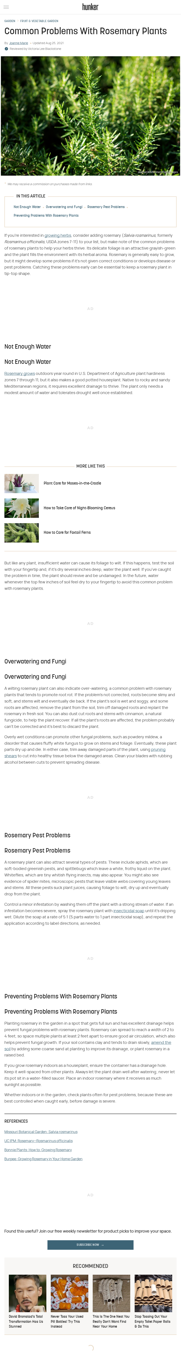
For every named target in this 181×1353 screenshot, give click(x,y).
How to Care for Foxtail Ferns (67, 533)
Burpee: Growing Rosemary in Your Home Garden (43, 1159)
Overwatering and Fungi (64, 207)
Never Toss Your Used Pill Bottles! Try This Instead (67, 1322)
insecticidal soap (128, 911)
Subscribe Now (88, 1245)
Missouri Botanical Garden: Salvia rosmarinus (40, 1132)
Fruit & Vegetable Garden (39, 21)
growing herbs (58, 236)
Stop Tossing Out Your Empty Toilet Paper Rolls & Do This (152, 1322)
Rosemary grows (19, 374)
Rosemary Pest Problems (106, 207)
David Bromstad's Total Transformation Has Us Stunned (26, 1322)
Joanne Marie (18, 43)
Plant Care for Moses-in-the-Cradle (72, 483)
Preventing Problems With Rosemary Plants (46, 216)
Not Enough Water (27, 207)
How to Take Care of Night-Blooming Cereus (79, 508)
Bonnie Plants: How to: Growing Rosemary (38, 1150)
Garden (9, 21)
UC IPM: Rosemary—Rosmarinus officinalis (38, 1141)
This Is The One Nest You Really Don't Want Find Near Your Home (111, 1322)
